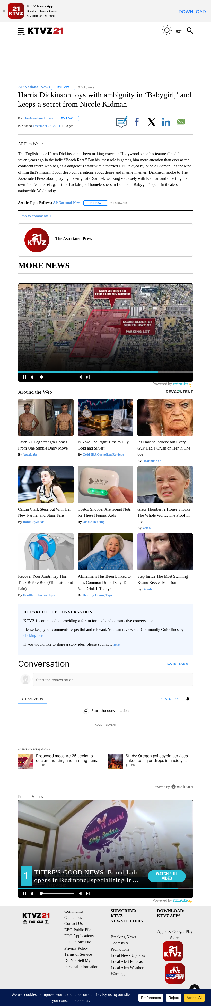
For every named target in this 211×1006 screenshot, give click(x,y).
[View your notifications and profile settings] (188, 699)
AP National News (67, 203)
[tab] (32, 699)
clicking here (33, 635)
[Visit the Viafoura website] (182, 786)
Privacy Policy (76, 948)
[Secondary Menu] (24, 30)
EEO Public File (77, 930)
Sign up (184, 663)
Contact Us (73, 923)
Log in (171, 663)
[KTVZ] (48, 30)
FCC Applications (79, 936)
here (116, 644)
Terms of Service (78, 954)
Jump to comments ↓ (34, 216)
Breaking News (123, 937)
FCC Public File (77, 942)
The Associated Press (38, 118)
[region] (105, 725)
